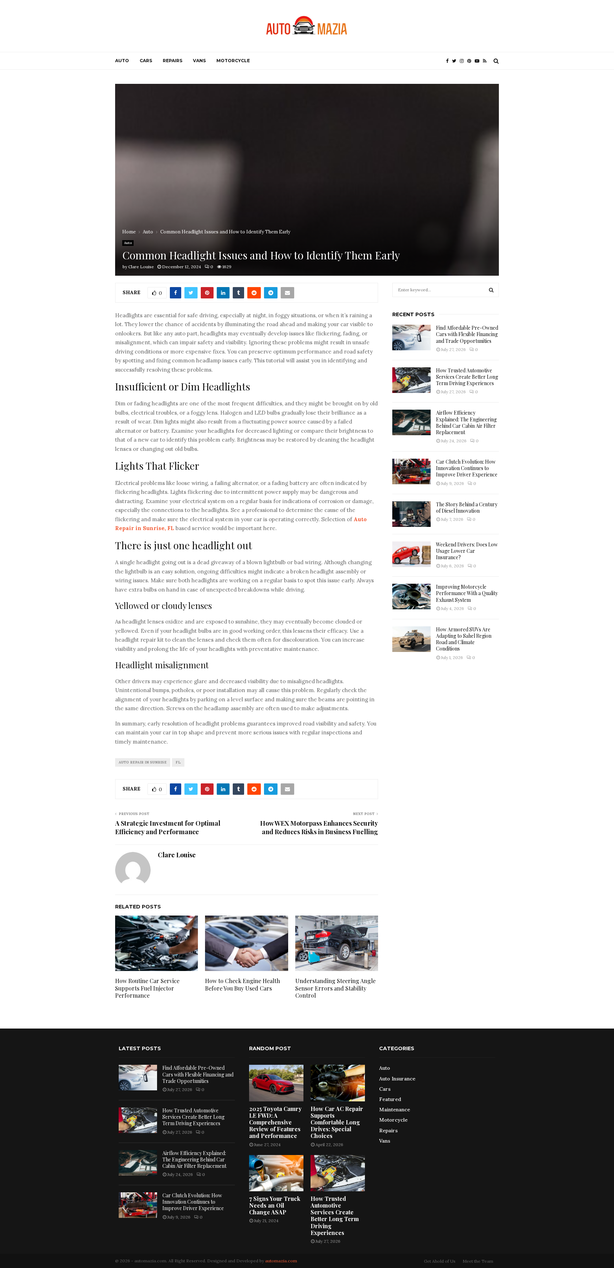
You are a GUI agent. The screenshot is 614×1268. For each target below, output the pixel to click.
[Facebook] (449, 61)
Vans (199, 60)
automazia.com (281, 1260)
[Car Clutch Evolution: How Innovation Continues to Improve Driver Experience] (411, 471)
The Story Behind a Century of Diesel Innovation (466, 507)
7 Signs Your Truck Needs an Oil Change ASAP (274, 1205)
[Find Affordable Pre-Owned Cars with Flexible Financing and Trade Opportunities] (411, 337)
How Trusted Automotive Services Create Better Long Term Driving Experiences (467, 377)
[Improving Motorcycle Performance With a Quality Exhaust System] (411, 596)
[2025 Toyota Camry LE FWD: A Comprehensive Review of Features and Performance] (276, 1083)
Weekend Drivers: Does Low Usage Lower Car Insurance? (467, 551)
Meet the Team (478, 1261)
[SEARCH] (491, 290)
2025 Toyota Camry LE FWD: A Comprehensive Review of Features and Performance (275, 1122)
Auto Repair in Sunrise (143, 762)
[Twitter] (456, 61)
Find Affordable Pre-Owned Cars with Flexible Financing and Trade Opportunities (467, 334)
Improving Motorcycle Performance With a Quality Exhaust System (467, 593)
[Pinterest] (471, 61)
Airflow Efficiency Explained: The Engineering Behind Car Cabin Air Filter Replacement (466, 422)
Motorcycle (233, 60)
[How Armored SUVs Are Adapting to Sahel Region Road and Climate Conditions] (411, 639)
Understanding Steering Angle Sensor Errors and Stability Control (335, 988)
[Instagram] (463, 61)
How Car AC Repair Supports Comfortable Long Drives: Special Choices (337, 1122)
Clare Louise (141, 266)
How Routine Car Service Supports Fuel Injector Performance (147, 988)
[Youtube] (479, 61)
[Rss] (486, 61)
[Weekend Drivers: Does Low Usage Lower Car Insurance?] (411, 554)
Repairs (172, 60)
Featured (390, 1099)
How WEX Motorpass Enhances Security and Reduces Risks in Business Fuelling (319, 827)
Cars (146, 60)
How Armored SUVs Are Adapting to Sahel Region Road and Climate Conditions (463, 639)
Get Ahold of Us (440, 1261)
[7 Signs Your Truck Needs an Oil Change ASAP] (276, 1173)
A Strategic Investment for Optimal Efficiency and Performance (167, 827)
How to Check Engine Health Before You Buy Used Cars (242, 984)
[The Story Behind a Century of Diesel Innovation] (411, 514)
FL (178, 762)
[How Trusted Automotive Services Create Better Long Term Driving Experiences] (411, 380)
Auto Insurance (397, 1078)
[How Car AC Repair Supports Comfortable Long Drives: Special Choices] (338, 1083)
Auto (122, 60)
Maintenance (394, 1109)
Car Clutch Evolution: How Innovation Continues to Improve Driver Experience (466, 468)
